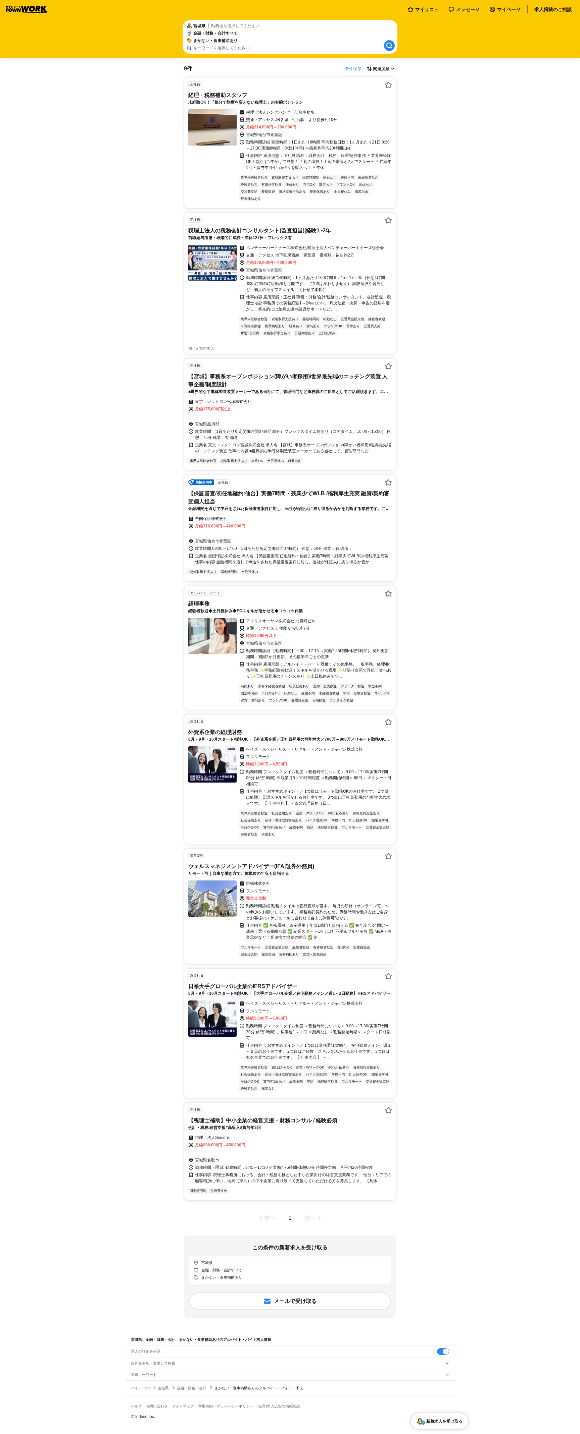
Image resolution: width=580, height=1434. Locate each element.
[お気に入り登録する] (388, 84)
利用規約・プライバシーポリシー (225, 1406)
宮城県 (163, 1388)
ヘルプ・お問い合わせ (149, 1406)
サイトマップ (183, 1406)
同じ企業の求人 (201, 348)
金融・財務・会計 (191, 1388)
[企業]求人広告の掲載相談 (278, 1406)
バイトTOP (140, 1388)
